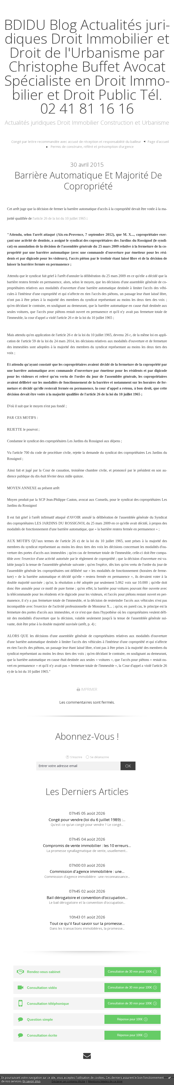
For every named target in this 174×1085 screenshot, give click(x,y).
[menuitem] (78, 141)
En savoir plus (31, 1081)
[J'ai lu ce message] (169, 1077)
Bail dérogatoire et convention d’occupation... (87, 897)
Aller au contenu (17, 4)
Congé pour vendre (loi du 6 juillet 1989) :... (87, 819)
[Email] (87, 1056)
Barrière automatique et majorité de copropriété (88, 180)
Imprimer (88, 689)
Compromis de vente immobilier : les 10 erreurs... (87, 845)
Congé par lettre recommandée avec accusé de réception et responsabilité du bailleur (76, 141)
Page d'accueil (158, 141)
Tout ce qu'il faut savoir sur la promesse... (87, 923)
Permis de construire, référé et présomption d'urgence (92, 146)
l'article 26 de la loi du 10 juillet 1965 (59, 218)
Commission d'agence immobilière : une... (87, 871)
